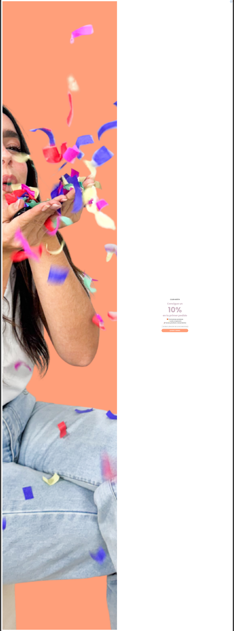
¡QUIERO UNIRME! (175, 330)
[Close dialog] (231, 1)
